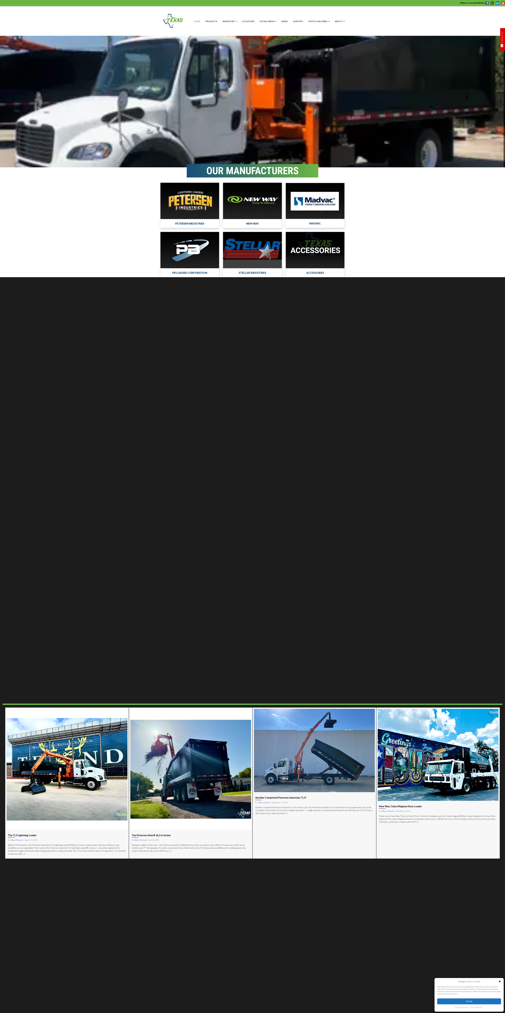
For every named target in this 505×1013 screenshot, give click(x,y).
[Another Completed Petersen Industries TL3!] (314, 783)
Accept (469, 1001)
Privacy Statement (476, 1007)
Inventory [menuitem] (229, 21)
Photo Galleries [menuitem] (318, 21)
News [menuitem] (285, 21)
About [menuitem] (338, 21)
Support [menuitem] (298, 21)
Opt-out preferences (461, 1007)
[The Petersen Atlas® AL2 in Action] (190, 783)
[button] (499, 981)
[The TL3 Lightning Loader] (67, 783)
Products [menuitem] (211, 21)
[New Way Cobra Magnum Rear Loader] (438, 783)
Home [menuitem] (197, 21)
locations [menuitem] (248, 21)
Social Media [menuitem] (267, 21)
